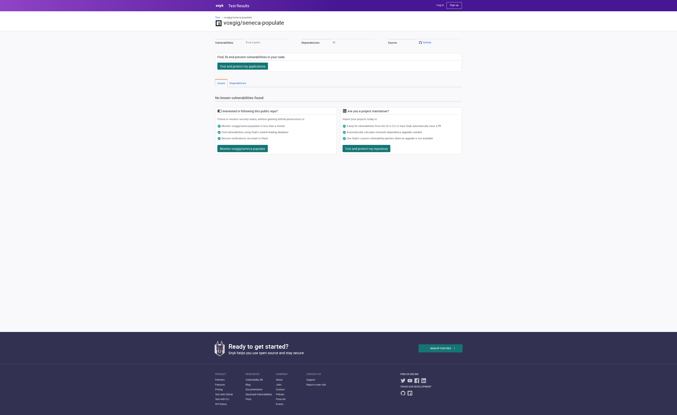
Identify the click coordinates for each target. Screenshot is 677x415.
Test (218, 17)
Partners (220, 379)
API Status (221, 404)
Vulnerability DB (254, 379)
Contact (280, 389)
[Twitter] (403, 380)
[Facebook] (417, 380)
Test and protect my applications (243, 66)
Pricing (219, 389)
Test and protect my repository (366, 149)
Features (220, 384)
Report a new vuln (316, 384)
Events (279, 404)
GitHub (427, 42)
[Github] (403, 393)
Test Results (238, 5)
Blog (248, 384)
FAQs (248, 399)
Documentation (254, 389)
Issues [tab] (221, 83)
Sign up (454, 5)
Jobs (278, 384)
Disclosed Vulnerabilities (259, 394)
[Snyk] (219, 348)
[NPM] (410, 393)
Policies (280, 394)
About (279, 379)
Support (310, 379)
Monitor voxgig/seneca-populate (242, 149)
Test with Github (224, 394)
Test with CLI (222, 399)
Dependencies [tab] (238, 83)
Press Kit (281, 399)
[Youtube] (410, 380)
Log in (440, 5)
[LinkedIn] (423, 380)
